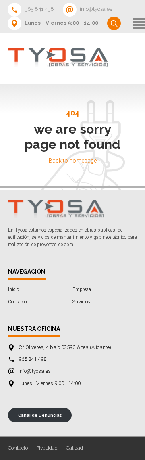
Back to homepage (73, 160)
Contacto (17, 302)
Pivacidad (47, 448)
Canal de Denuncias (40, 415)
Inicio (13, 289)
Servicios (81, 302)
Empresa (81, 289)
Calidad (74, 448)
